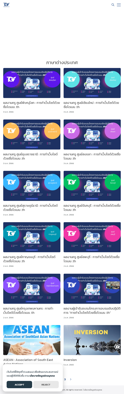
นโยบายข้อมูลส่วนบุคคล (93, 389)
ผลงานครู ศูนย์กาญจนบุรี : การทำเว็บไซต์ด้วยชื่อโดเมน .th (29, 259)
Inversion (70, 359)
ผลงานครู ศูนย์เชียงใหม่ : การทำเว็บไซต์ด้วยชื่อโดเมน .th (91, 104)
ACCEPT (19, 384)
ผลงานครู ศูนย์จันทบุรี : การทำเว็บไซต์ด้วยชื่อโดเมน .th (92, 207)
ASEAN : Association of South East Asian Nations (28, 361)
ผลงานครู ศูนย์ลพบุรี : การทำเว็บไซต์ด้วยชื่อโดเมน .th (92, 259)
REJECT (45, 384)
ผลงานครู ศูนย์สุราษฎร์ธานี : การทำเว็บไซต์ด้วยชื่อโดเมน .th (30, 207)
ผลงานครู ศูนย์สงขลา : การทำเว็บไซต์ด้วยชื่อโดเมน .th (92, 156)
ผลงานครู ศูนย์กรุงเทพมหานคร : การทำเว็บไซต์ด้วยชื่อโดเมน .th (28, 310)
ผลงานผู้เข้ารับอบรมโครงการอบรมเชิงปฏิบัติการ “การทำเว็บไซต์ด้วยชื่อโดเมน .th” (92, 310)
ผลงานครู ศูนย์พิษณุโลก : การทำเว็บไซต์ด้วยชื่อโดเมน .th (31, 104)
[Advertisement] (62, 34)
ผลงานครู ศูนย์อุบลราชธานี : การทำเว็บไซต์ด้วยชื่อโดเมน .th (30, 156)
